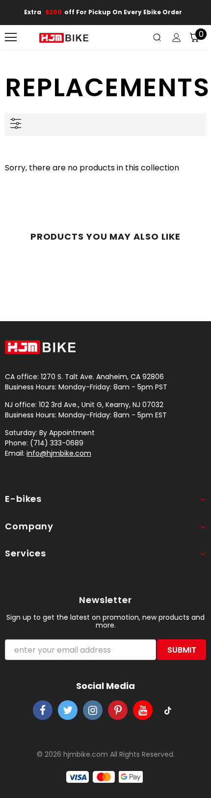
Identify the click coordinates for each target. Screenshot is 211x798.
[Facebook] (43, 710)
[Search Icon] (157, 37)
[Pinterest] (118, 710)
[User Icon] (176, 37)
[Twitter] (68, 710)
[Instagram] (93, 710)
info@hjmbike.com (58, 453)
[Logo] (63, 37)
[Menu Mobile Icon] (11, 37)
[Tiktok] (168, 710)
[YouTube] (143, 710)
